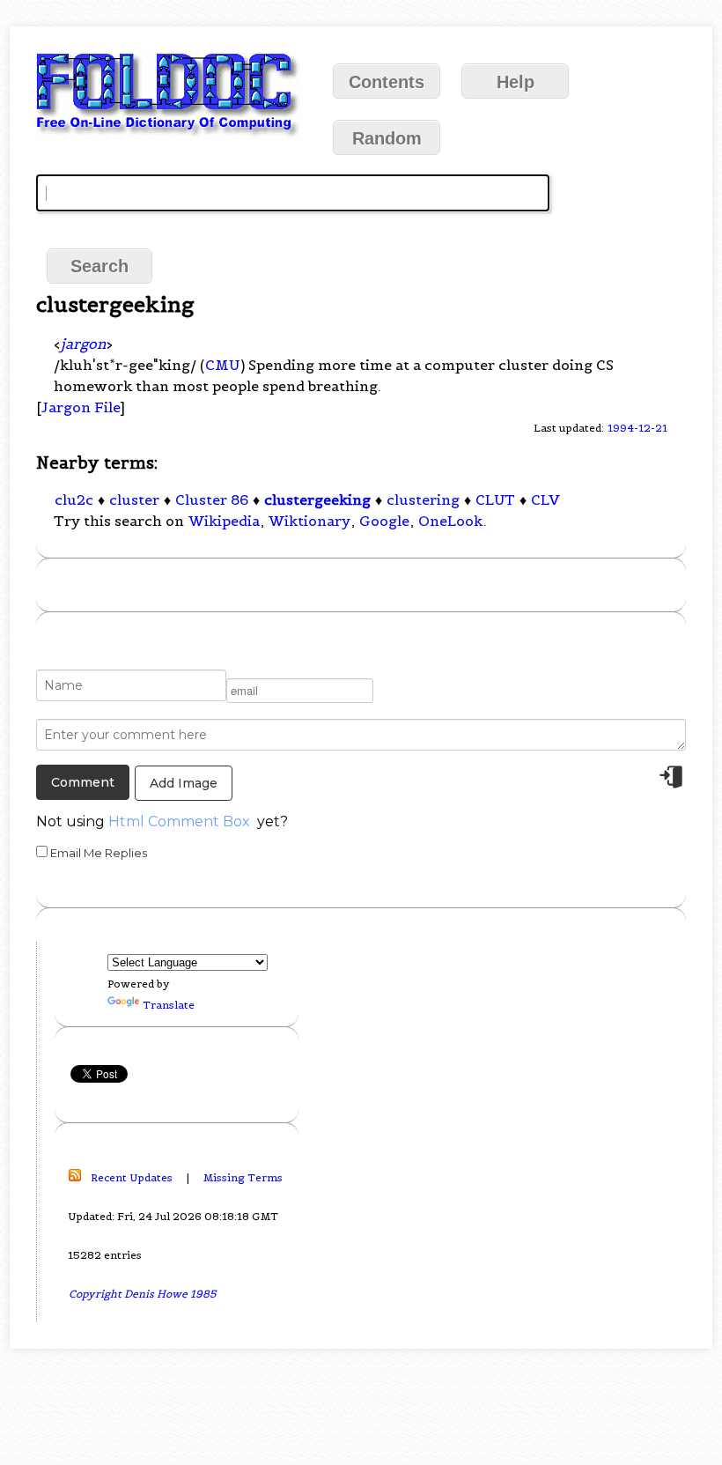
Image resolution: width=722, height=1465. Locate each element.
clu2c (74, 499)
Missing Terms (243, 1177)
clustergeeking (317, 499)
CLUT (495, 499)
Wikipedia (224, 520)
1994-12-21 (637, 427)
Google (384, 520)
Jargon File (80, 407)
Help (515, 82)
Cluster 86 (211, 499)
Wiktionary (309, 520)
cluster (134, 499)
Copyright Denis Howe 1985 (143, 1293)
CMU (222, 365)
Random (387, 138)
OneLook (450, 520)
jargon (83, 343)
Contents (386, 82)
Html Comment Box (179, 821)
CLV (545, 499)
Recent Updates (132, 1177)
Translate (169, 1004)
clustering (423, 499)
